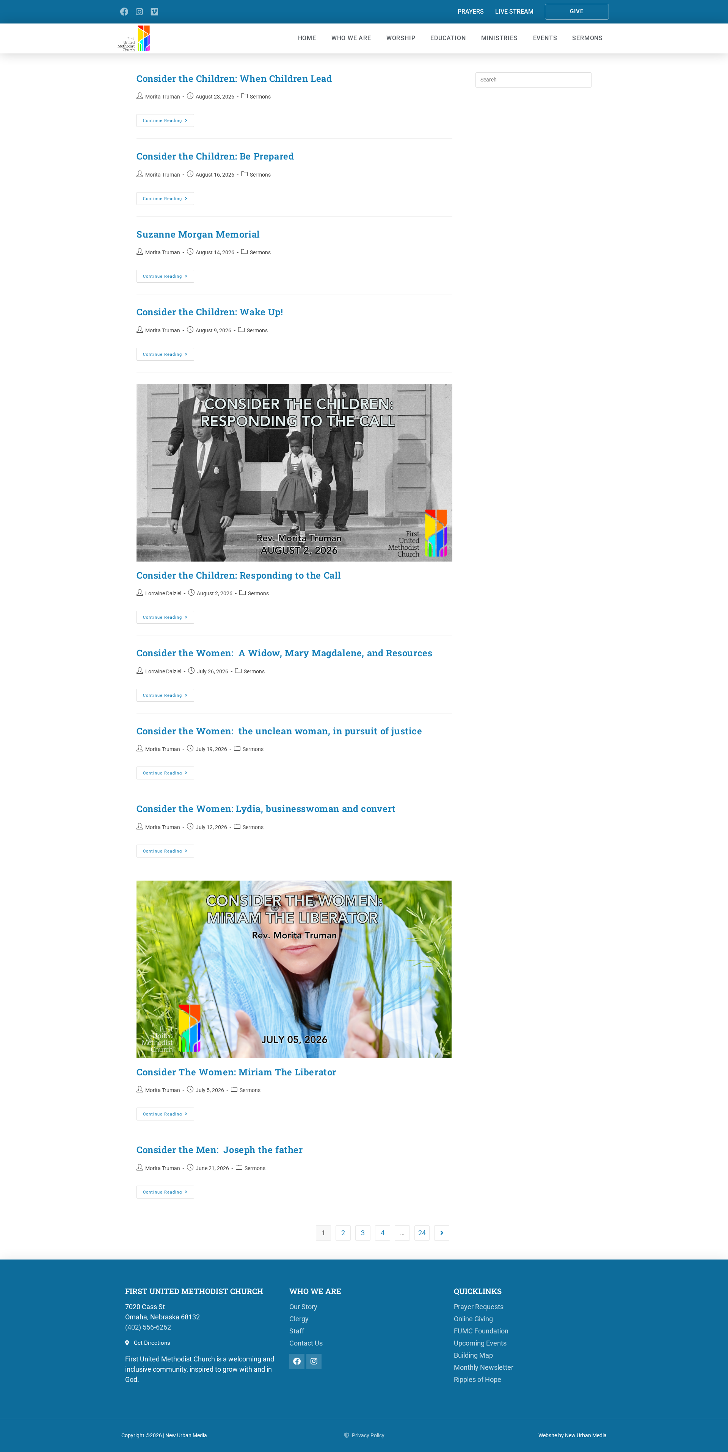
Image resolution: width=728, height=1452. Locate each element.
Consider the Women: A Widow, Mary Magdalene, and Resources (284, 653)
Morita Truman (162, 97)
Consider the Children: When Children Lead (234, 78)
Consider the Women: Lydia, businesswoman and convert (265, 809)
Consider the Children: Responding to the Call (238, 575)
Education (448, 38)
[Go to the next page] (441, 1233)
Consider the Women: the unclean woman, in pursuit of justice (279, 731)
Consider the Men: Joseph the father (219, 1150)
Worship (401, 38)
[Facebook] (124, 11)
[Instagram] (139, 11)
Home (307, 38)
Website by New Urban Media (572, 1435)
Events (545, 38)
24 (422, 1233)
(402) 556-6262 (148, 1327)
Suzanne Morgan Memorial (198, 234)
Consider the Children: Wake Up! (209, 312)
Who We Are (351, 38)
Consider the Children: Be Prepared (217, 156)
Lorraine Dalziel (163, 593)
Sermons (587, 38)
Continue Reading (168, 118)
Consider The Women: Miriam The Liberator (236, 1072)
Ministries (499, 38)
